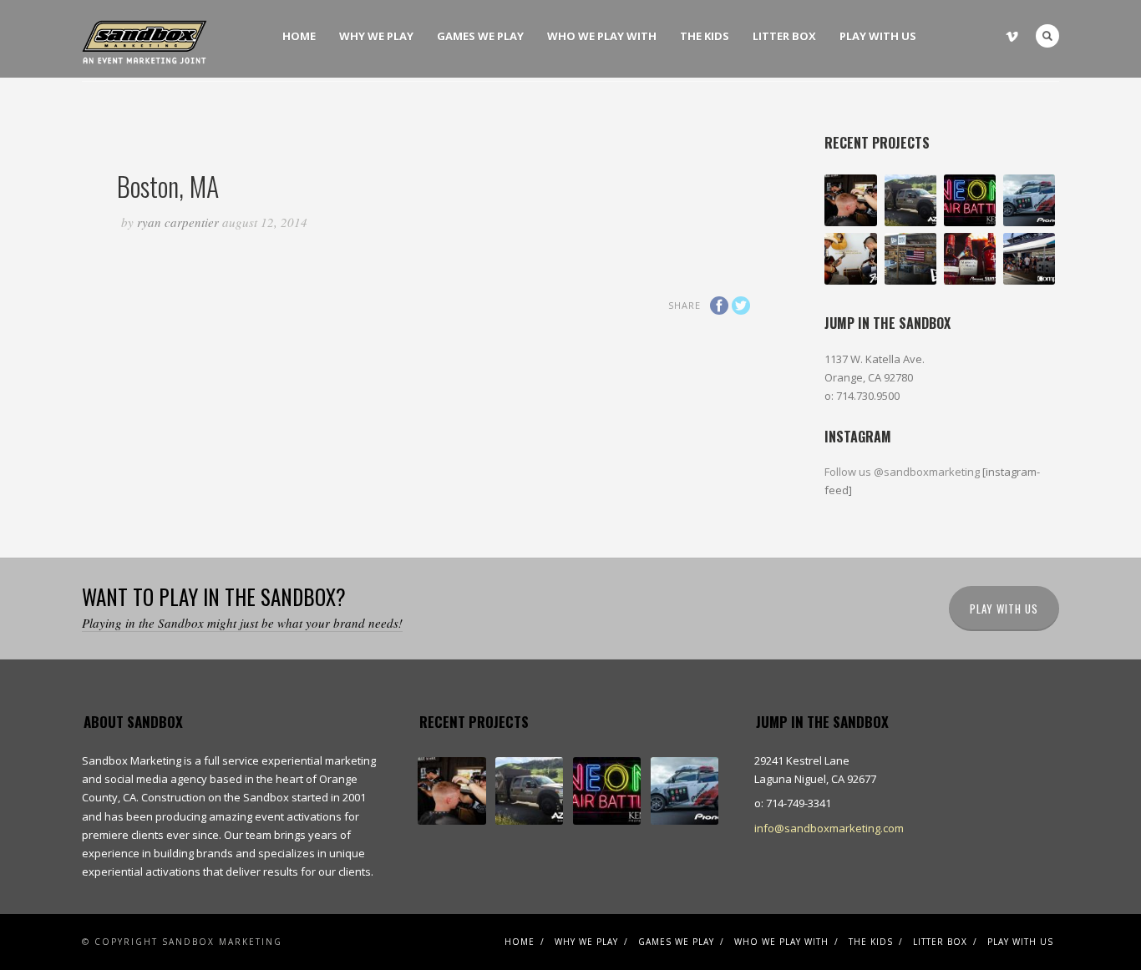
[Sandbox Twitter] (991, 32)
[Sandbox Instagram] (970, 32)
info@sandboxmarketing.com (829, 828)
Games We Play (480, 35)
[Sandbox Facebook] (949, 32)
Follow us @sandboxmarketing (903, 471)
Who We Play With (602, 35)
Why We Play (376, 35)
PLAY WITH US (1004, 608)
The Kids (704, 35)
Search (1047, 36)
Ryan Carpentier (178, 222)
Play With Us (877, 35)
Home (299, 35)
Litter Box (784, 35)
